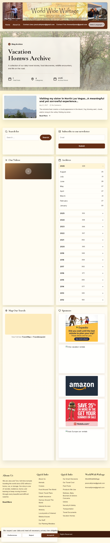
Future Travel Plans (46, 493)
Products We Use (69, 489)
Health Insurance (45, 497)
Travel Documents (69, 512)
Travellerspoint (39, 337)
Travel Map (26, 337)
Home (7, 25)
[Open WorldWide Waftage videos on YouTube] (28, 171)
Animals (41, 482)
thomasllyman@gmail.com (94, 487)
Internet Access (44, 506)
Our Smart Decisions (70, 479)
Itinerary (42, 510)
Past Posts (67, 486)
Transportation (68, 509)
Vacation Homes (69, 516)
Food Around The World (47, 489)
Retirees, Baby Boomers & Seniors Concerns (70, 495)
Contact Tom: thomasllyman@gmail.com (71, 24)
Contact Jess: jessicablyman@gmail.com (38, 24)
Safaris (65, 502)
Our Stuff (42, 520)
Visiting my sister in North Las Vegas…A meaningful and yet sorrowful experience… (71, 100)
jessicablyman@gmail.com (95, 483)
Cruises (41, 486)
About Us (16, 25)
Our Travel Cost (68, 482)
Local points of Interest (47, 513)
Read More (43, 116)
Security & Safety (69, 505)
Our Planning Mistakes (47, 524)
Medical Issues (44, 517)
